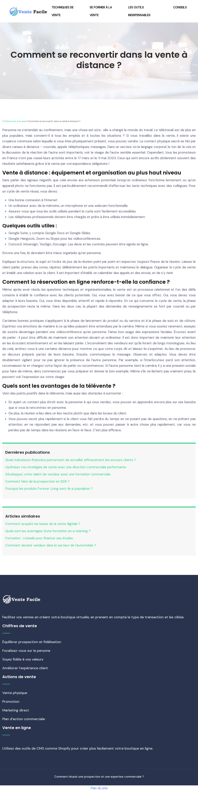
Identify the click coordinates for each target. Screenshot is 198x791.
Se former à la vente (101, 11)
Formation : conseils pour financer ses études (39, 538)
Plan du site (99, 788)
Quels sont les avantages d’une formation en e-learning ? (47, 531)
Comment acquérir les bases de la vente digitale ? (42, 524)
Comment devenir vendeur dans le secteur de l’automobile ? (50, 545)
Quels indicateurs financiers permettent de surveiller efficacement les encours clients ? (70, 460)
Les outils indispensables (139, 11)
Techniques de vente (62, 11)
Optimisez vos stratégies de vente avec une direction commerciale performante (65, 467)
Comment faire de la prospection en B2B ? (37, 481)
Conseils (180, 7)
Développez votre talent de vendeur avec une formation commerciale (57, 474)
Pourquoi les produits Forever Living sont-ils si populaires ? (48, 488)
